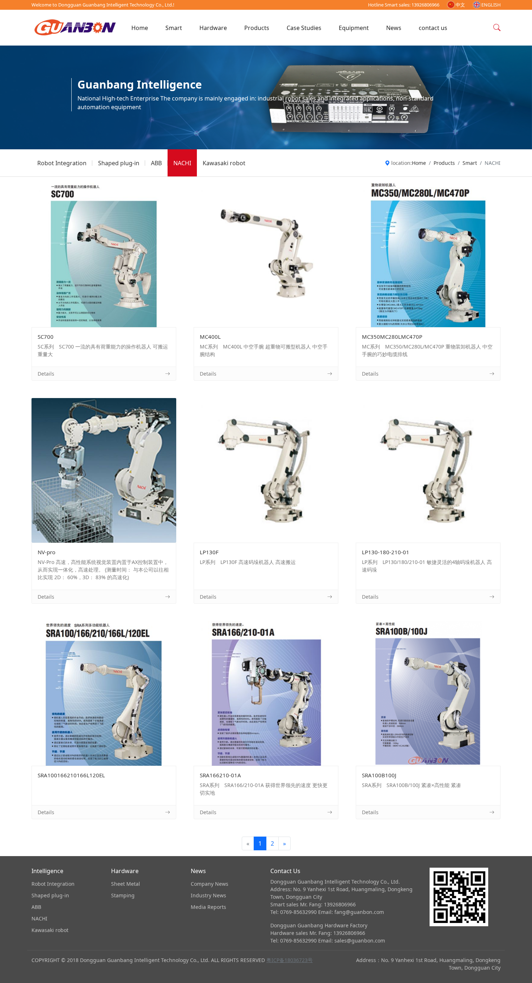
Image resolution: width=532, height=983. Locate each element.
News (393, 28)
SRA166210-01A (266, 693)
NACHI (182, 163)
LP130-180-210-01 (428, 470)
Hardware (213, 28)
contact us (433, 28)
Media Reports (208, 906)
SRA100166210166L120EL (104, 693)
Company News (209, 883)
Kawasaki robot (224, 163)
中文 (460, 4)
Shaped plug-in (118, 163)
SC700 (104, 255)
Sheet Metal (125, 883)
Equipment (354, 28)
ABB (156, 163)
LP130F (266, 470)
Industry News (208, 895)
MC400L (266, 255)
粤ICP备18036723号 (289, 960)
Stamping (123, 895)
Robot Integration (61, 163)
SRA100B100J (428, 693)
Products (256, 28)
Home (139, 28)
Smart (173, 28)
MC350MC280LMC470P (428, 255)
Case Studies (304, 28)
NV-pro (104, 470)
